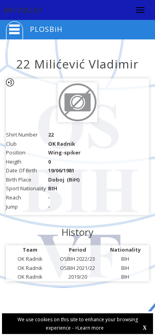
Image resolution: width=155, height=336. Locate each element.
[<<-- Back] (10, 82)
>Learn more (89, 327)
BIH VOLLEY (23, 10)
